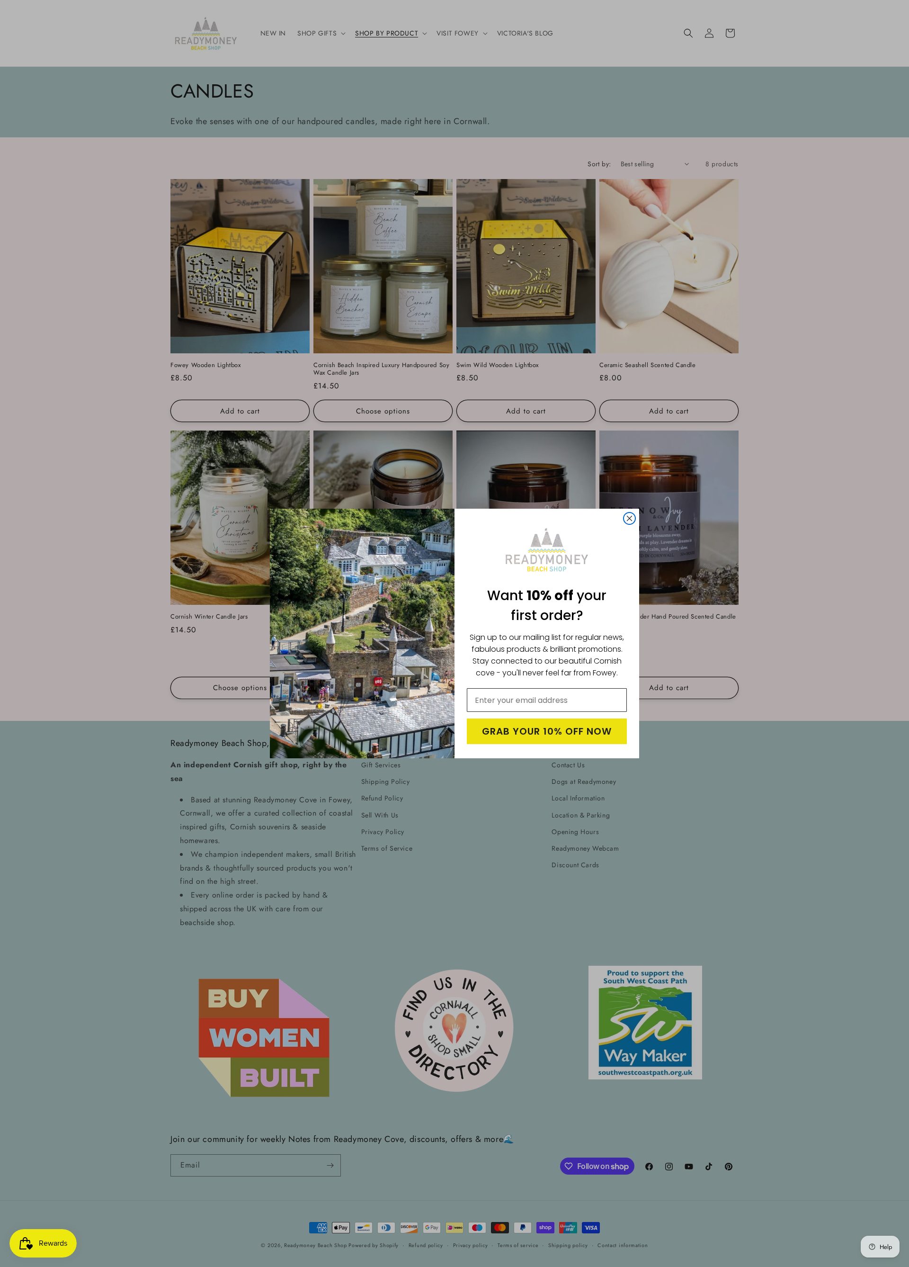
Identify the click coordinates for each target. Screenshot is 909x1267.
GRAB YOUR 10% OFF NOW (547, 731)
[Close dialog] (629, 518)
